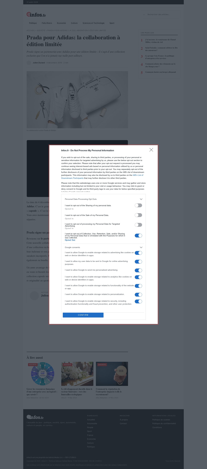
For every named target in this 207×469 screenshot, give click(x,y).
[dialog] (103, 234)
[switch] (138, 205)
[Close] (152, 150)
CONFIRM (83, 315)
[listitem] (103, 199)
